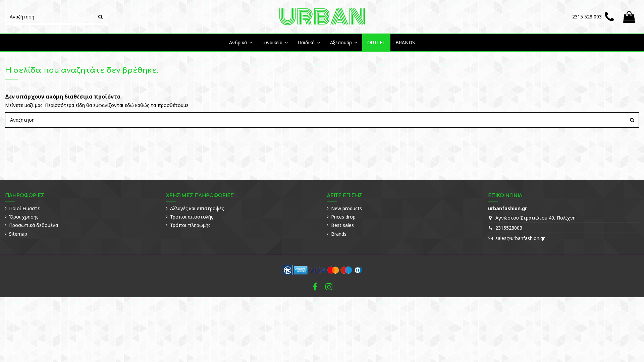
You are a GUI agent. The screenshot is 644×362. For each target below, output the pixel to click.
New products (346, 208)
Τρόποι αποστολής (191, 217)
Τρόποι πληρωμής (190, 225)
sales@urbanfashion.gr (520, 238)
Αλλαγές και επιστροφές (197, 208)
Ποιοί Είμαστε (24, 208)
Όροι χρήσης (24, 217)
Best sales (342, 225)
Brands (338, 234)
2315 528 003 (587, 16)
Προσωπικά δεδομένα (33, 225)
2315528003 (508, 228)
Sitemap (18, 234)
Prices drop (343, 217)
